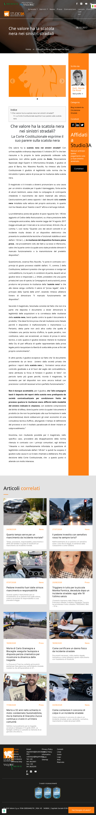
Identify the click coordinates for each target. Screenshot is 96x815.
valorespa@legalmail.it (35, 757)
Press (59, 9)
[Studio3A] (14, 13)
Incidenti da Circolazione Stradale (77, 110)
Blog (72, 107)
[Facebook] (73, 125)
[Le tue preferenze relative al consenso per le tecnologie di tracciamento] (4, 811)
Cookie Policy (47, 752)
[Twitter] (82, 125)
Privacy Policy (47, 749)
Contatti (90, 9)
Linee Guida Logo (59, 754)
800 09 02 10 (12, 4)
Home (28, 49)
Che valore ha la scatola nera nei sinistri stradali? (33, 113)
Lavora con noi (81, 11)
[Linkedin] (78, 125)
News (52, 9)
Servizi (43, 9)
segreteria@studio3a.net (35, 752)
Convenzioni (70, 9)
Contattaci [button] (79, 168)
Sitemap (45, 760)
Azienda (32, 9)
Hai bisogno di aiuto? (81, 810)
